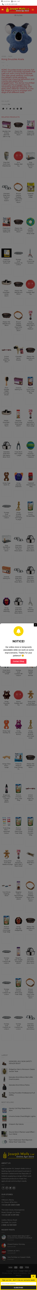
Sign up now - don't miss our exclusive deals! (18, 1280)
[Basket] (2, 10)
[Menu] (33, 9)
